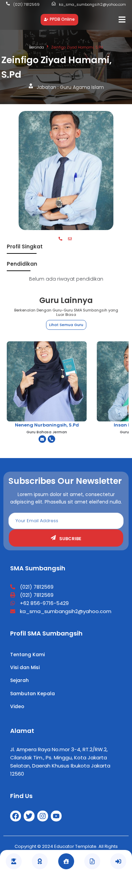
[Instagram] (42, 816)
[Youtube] (56, 816)
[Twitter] (29, 816)
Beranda (36, 47)
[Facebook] (15, 816)
